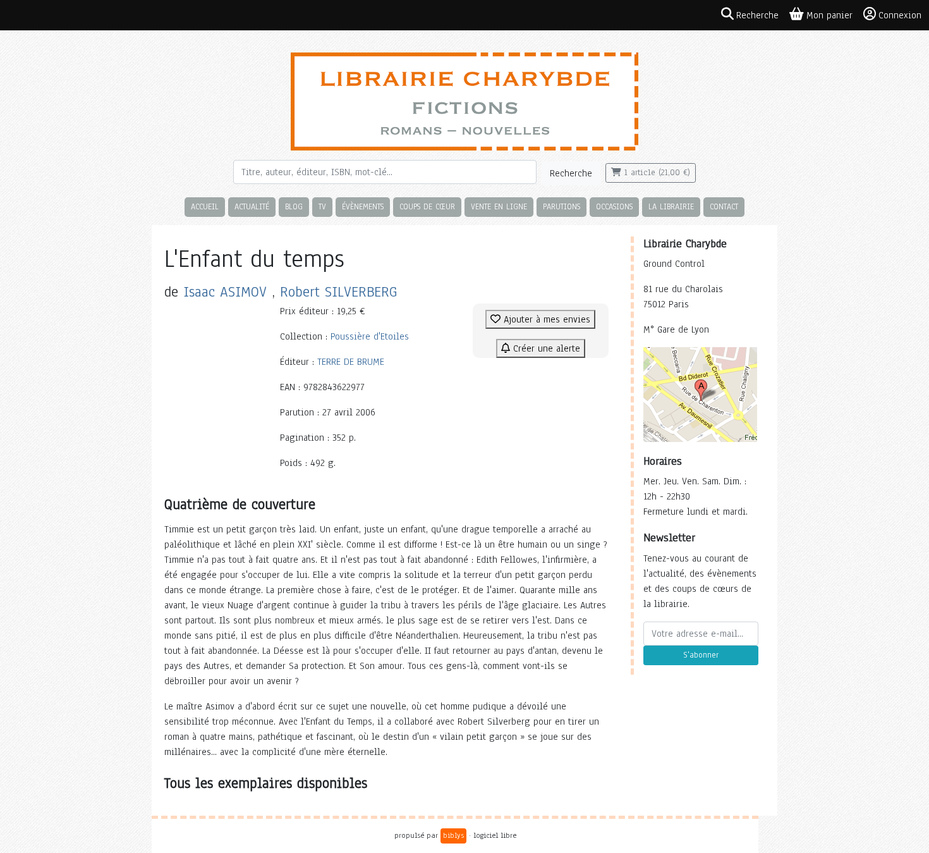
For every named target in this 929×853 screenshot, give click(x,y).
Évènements (363, 206)
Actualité (251, 206)
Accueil (205, 206)
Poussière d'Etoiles (370, 336)
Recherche (571, 173)
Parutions (561, 206)
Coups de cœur (427, 206)
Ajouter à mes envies (545, 319)
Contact (724, 206)
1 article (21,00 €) (655, 172)
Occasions (614, 206)
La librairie (671, 206)
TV (322, 206)
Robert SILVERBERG (339, 292)
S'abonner (701, 655)
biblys (453, 835)
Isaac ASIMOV (225, 292)
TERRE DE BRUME (350, 361)
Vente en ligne (499, 206)
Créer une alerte (545, 348)
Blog (294, 206)
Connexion (899, 15)
